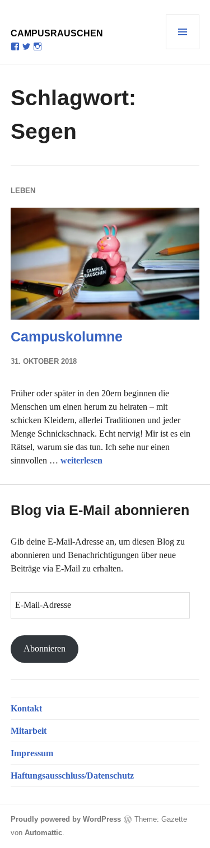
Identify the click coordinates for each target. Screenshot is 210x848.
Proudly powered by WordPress (66, 819)
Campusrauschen (57, 33)
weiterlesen (81, 460)
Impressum (32, 753)
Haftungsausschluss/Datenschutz (72, 775)
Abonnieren (45, 648)
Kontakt (26, 708)
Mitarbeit (28, 730)
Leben (23, 190)
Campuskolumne (67, 336)
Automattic (43, 832)
